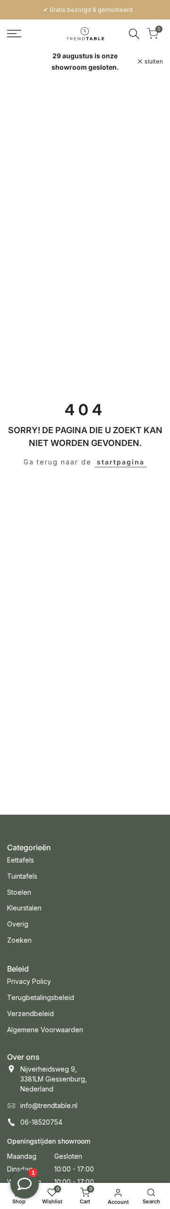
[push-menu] (14, 33)
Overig (17, 924)
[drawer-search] (134, 33)
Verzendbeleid (30, 1013)
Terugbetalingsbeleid (40, 997)
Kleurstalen (24, 908)
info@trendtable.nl (48, 1105)
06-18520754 (41, 1122)
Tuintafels (22, 876)
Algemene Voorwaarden (45, 1030)
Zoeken (19, 940)
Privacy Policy (29, 981)
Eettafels (20, 860)
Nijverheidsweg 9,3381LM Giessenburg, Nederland (53, 1079)
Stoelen (19, 892)
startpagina (120, 462)
